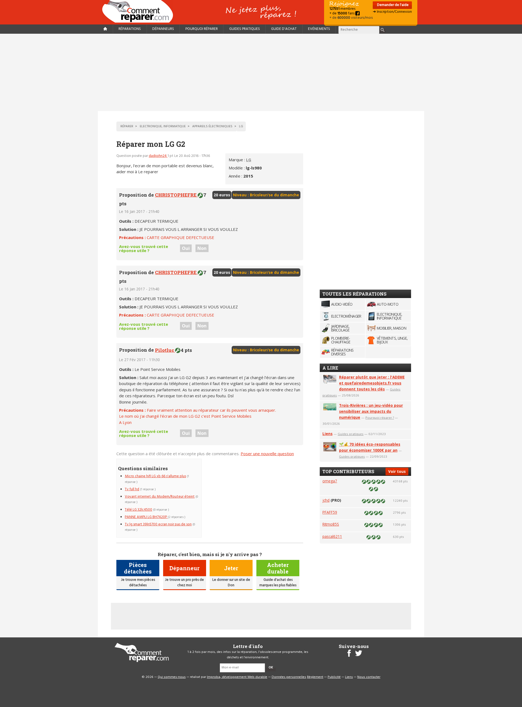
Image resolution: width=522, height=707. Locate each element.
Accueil (140, 11)
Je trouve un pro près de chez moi (184, 582)
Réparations (130, 29)
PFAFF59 (329, 512)
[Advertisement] (261, 72)
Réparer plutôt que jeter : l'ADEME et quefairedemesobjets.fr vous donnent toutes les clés (372, 383)
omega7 (329, 480)
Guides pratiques (244, 29)
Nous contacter (368, 677)
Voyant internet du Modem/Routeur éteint (160, 497)
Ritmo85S (330, 524)
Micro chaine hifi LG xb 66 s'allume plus (155, 476)
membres (342, 9)
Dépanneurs (163, 29)
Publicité (334, 677)
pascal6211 (332, 536)
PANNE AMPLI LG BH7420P (146, 517)
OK (271, 667)
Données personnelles (289, 677)
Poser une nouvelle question (267, 453)
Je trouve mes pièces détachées (138, 582)
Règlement (315, 677)
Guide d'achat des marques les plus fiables (277, 582)
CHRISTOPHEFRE (176, 195)
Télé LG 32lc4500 (138, 510)
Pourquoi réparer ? (379, 417)
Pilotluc (165, 350)
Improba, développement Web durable (237, 677)
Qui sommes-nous (172, 677)
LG (248, 159)
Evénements (319, 29)
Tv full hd (132, 489)
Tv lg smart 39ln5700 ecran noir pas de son (158, 524)
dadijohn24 (158, 156)
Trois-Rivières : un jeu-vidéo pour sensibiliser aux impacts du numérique (371, 411)
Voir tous (397, 471)
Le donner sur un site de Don (231, 582)
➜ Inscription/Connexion (392, 12)
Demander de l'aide (392, 5)
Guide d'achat (284, 29)
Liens (327, 433)
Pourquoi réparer (201, 29)
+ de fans (342, 13)
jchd (326, 500)
